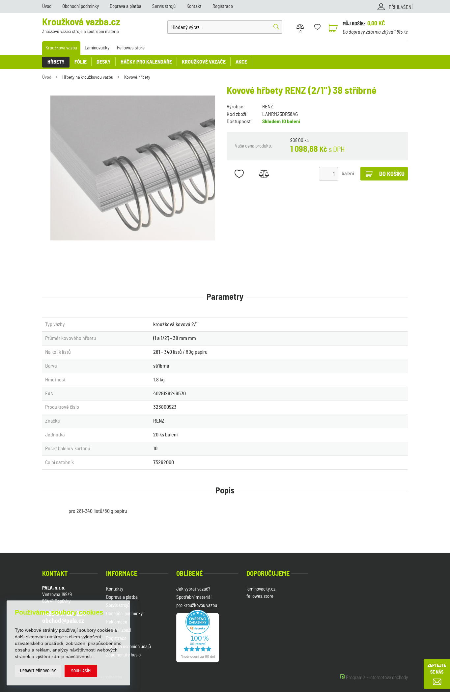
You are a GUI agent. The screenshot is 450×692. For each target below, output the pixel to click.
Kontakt (194, 6)
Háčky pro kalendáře (146, 62)
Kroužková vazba (61, 47)
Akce (241, 62)
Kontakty (114, 589)
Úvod (46, 6)
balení (348, 173)
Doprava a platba (125, 6)
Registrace (222, 6)
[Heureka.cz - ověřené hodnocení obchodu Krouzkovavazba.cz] (197, 635)
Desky (104, 62)
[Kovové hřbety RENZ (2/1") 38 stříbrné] (132, 168)
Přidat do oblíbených (239, 174)
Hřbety (56, 62)
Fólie (80, 62)
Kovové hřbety (137, 77)
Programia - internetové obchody (377, 677)
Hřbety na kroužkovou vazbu (87, 77)
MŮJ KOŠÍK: (354, 23)
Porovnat (263, 174)
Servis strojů (164, 6)
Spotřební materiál (193, 597)
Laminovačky (97, 47)
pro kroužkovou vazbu (196, 605)
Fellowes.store (131, 47)
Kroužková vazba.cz (81, 26)
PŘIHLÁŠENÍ (401, 7)
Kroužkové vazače (204, 62)
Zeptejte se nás (437, 669)
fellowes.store (259, 596)
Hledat (276, 27)
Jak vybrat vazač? (193, 589)
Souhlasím (81, 671)
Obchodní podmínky (80, 6)
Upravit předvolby (38, 671)
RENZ (267, 106)
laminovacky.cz (260, 589)
